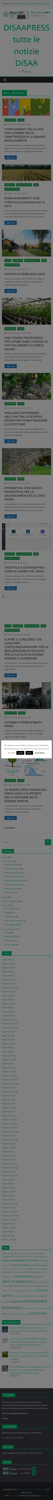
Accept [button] (20, 753)
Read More (39, 752)
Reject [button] (29, 753)
